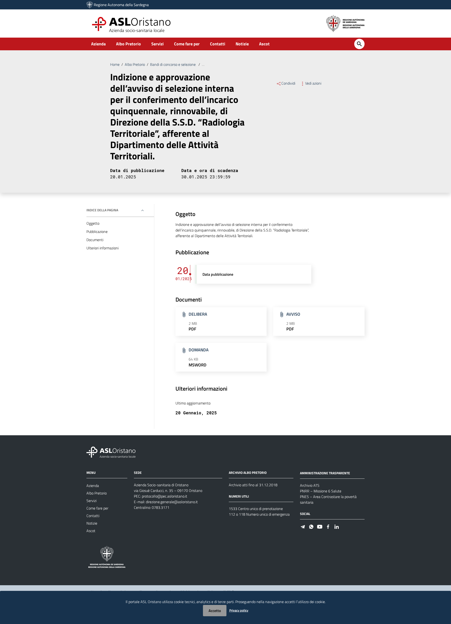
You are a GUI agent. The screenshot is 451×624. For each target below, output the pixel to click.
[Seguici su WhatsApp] (311, 526)
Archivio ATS (309, 485)
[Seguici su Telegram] (303, 526)
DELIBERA (198, 314)
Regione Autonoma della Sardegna (121, 5)
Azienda (98, 44)
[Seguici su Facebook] (328, 526)
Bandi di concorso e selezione (173, 64)
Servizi (157, 44)
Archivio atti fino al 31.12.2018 (253, 485)
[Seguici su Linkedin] (336, 526)
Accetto (215, 610)
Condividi (288, 83)
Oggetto (92, 223)
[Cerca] (359, 44)
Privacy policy (238, 610)
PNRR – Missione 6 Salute (320, 491)
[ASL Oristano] (89, 5)
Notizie (242, 44)
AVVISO (293, 314)
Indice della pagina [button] (102, 210)
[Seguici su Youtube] (320, 526)
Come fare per (187, 44)
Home (115, 64)
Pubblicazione (97, 231)
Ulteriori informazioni (102, 248)
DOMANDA (199, 350)
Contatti (217, 44)
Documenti (94, 240)
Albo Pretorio (128, 44)
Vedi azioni (313, 83)
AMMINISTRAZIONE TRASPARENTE (325, 473)
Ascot (264, 44)
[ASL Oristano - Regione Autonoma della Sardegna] (111, 452)
